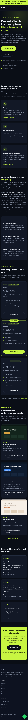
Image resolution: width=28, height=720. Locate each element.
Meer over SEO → (8, 164)
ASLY (3, 8)
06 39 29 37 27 (5, 701)
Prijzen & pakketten (6, 686)
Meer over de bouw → (9, 140)
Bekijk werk (7, 54)
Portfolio (3, 688)
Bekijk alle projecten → (14, 538)
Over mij (3, 691)
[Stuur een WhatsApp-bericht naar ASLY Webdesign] (24, 716)
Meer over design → (8, 117)
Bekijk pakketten (8, 48)
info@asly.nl (4, 704)
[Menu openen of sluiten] (25, 7)
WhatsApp (3, 707)
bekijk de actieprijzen (17, 3)
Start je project (14, 647)
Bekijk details (14, 314)
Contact (3, 694)
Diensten (3, 683)
